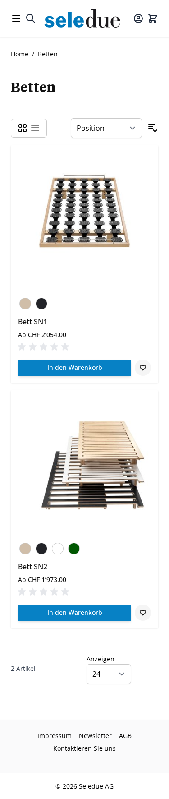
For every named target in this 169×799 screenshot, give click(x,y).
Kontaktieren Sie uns (84, 748)
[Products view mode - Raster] (22, 128)
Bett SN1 (32, 322)
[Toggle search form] (30, 18)
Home (19, 54)
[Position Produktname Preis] (106, 128)
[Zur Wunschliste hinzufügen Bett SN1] (143, 368)
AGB (125, 735)
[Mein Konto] (138, 18)
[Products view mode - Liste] (35, 128)
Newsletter (95, 735)
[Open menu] (16, 18)
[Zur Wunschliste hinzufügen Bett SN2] (143, 613)
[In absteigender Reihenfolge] (152, 128)
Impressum (54, 735)
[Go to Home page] (84, 18)
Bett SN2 (32, 567)
